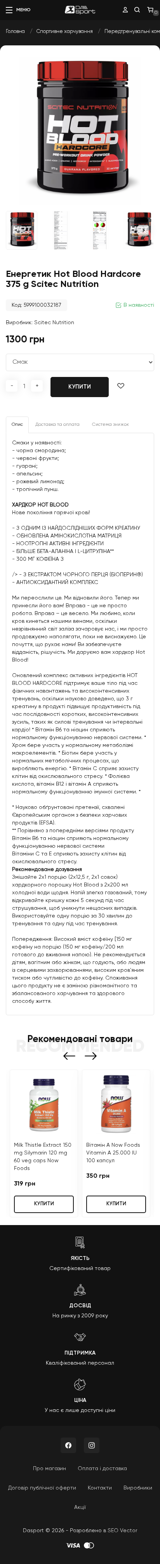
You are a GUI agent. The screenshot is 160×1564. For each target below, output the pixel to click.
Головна (15, 31)
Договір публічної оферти (42, 1488)
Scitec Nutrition (54, 322)
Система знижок (110, 424)
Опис (17, 424)
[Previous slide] (16, 230)
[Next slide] (143, 230)
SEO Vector (122, 1530)
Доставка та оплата (57, 424)
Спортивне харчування (65, 31)
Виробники (137, 1488)
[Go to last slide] (69, 1056)
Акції (80, 1507)
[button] (61, 230)
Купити (79, 387)
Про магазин (49, 1468)
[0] (150, 10)
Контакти (100, 1488)
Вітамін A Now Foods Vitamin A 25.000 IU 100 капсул (113, 1152)
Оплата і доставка (102, 1468)
